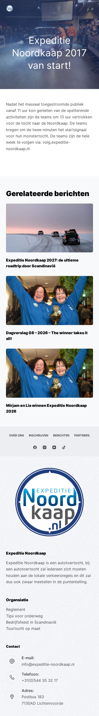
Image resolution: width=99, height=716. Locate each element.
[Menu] (91, 8)
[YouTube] (54, 447)
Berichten (61, 435)
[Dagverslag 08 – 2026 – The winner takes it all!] (49, 300)
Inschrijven (38, 435)
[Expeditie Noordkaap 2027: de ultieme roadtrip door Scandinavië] (49, 228)
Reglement (15, 609)
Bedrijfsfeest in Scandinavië (31, 622)
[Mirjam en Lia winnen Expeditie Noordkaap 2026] (49, 373)
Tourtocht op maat (24, 628)
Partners (82, 435)
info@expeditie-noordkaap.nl (48, 664)
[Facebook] (35, 447)
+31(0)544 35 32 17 (40, 680)
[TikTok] (64, 447)
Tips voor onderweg (24, 616)
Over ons (16, 435)
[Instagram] (44, 447)
